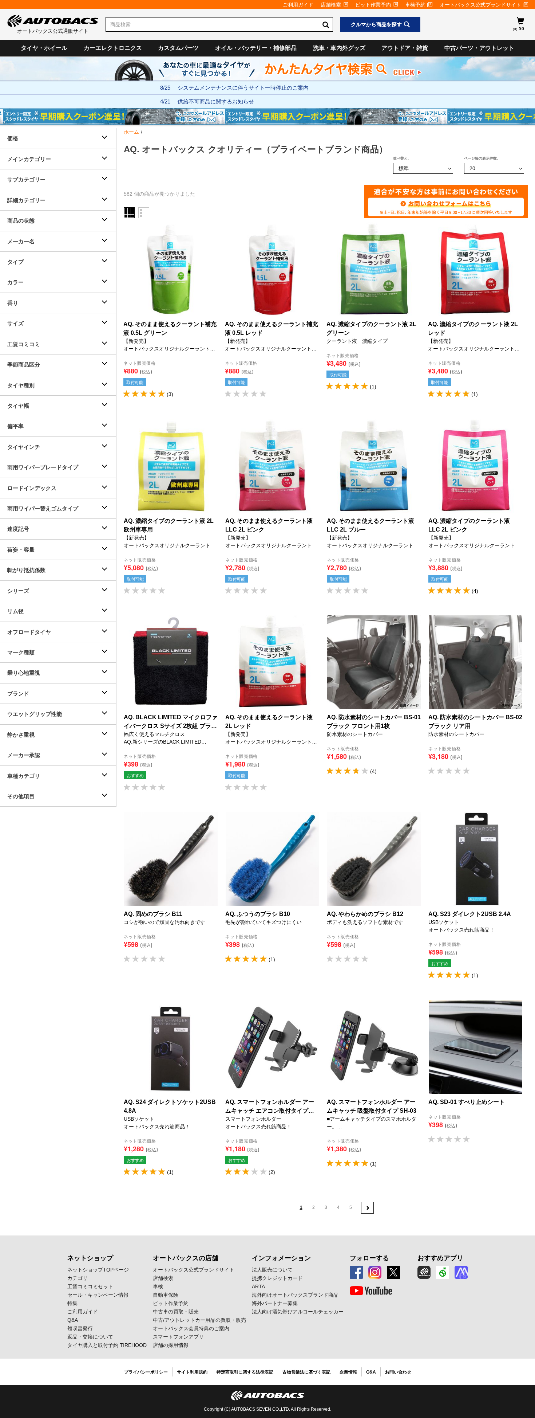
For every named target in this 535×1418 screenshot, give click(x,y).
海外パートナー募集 (275, 1303)
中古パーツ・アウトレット (479, 48)
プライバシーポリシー (146, 1372)
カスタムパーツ (178, 48)
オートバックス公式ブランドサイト (480, 5)
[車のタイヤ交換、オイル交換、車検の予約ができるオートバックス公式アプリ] (424, 1272)
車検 (158, 1286)
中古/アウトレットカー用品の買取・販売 (199, 1320)
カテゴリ (77, 1278)
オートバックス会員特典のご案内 (191, 1328)
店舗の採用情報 (171, 1345)
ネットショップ (90, 1258)
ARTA (258, 1286)
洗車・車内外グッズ (339, 48)
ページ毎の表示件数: (481, 158)
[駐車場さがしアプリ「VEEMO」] (442, 1272)
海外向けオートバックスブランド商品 (295, 1295)
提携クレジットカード (277, 1278)
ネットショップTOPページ (98, 1270)
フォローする (369, 1258)
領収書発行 (80, 1328)
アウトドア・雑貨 (404, 48)
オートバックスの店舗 (185, 1258)
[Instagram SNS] (374, 1272)
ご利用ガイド (298, 5)
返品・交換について (90, 1337)
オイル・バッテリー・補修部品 (256, 48)
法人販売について (272, 1270)
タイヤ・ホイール (44, 48)
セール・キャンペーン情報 (97, 1295)
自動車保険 (165, 1295)
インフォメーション (281, 1258)
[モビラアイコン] (461, 1272)
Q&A (72, 1320)
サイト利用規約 (192, 1372)
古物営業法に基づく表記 (306, 1372)
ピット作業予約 (373, 5)
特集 (72, 1303)
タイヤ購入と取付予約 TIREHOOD (107, 1345)
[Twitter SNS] (393, 1272)
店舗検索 (331, 5)
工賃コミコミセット (90, 1286)
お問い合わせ (398, 1372)
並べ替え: (401, 158)
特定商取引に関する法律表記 (245, 1372)
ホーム (131, 132)
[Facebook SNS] (356, 1272)
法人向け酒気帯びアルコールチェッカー (298, 1312)
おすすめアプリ (440, 1258)
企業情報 (348, 1372)
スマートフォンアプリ (178, 1337)
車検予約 (415, 5)
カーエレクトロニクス (113, 48)
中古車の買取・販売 (176, 1312)
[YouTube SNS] (371, 1290)
